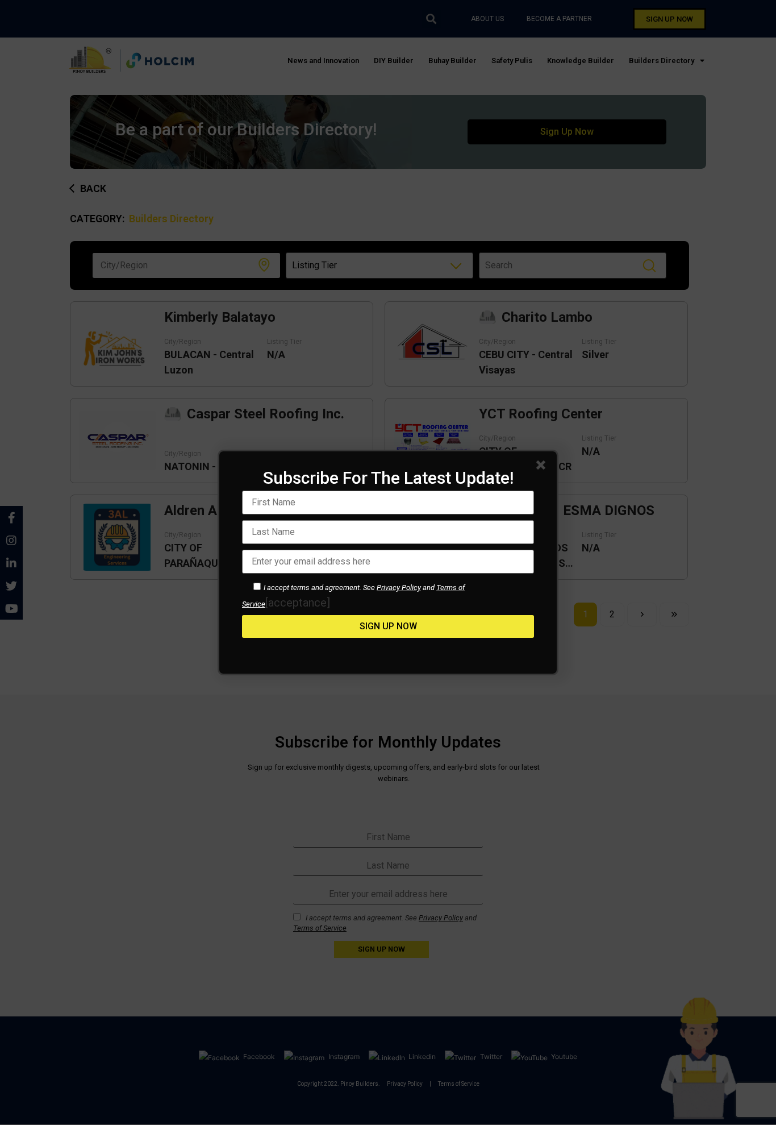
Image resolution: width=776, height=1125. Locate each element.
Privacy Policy (399, 587)
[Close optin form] (543, 467)
